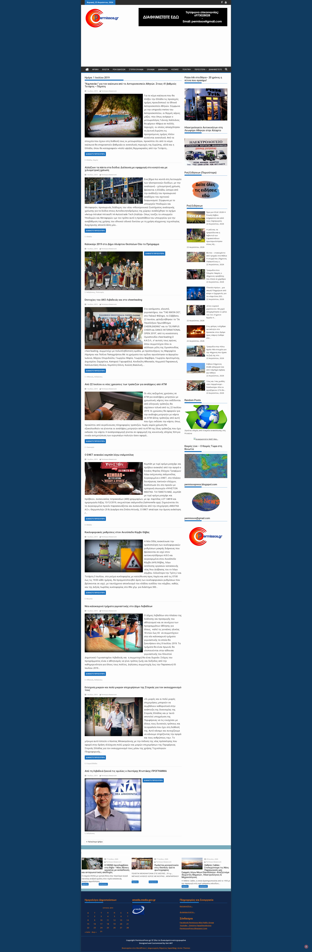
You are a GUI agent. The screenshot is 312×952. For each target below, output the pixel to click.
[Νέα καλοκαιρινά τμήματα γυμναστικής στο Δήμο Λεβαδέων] (114, 615)
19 (114, 924)
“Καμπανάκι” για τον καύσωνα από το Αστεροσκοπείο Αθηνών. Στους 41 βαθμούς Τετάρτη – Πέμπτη (130, 85)
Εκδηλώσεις (91, 292)
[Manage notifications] (306, 947)
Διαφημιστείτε (215, 69)
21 (128, 924)
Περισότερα (200, 69)
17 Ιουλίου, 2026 (112, 859)
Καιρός (95, 160)
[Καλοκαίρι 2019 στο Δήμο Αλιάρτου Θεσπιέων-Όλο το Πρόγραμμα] (114, 253)
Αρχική (95, 69)
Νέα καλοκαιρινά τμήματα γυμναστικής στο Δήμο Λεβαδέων (118, 606)
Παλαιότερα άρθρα (95, 842)
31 (101, 931)
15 (88, 924)
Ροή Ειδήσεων (119, 69)
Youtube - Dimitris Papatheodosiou (195, 925)
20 (121, 924)
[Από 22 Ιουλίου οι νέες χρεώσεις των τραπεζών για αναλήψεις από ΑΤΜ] (114, 393)
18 (108, 924)
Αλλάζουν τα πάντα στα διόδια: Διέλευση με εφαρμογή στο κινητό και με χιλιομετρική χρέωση (126, 169)
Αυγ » (94, 932)
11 (108, 920)
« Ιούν (87, 932)
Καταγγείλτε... (186, 906)
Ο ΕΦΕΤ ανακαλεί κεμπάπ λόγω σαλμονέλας (109, 454)
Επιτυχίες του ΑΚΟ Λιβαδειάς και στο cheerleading (113, 299)
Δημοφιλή (163, 69)
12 (114, 920)
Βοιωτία (105, 69)
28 (128, 927)
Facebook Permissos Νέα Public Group (197, 922)
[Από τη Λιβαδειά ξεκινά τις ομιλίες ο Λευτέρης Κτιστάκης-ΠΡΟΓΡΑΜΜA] (113, 780)
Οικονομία (90, 447)
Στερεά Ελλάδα (136, 69)
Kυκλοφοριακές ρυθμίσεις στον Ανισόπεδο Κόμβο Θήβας (117, 532)
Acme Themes (183, 948)
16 (95, 924)
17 (101, 924)
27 (121, 927)
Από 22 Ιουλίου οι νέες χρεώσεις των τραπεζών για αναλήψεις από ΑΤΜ (126, 384)
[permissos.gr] (87, 69)
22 (88, 927)
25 (108, 927)
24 (101, 927)
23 (95, 927)
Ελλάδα (150, 69)
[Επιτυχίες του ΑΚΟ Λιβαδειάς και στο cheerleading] (114, 308)
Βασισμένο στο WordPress (134, 948)
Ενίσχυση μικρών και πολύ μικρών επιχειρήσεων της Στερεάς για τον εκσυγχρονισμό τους (133, 688)
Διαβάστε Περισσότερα (95, 154)
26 (114, 927)
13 (121, 920)
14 (128, 920)
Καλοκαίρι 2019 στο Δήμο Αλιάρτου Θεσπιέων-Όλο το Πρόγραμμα (122, 244)
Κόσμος (175, 69)
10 (101, 920)
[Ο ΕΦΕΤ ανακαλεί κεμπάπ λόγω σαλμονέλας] (114, 463)
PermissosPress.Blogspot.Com (193, 928)
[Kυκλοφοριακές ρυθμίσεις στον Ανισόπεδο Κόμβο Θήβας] (114, 541)
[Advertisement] (156, 48)
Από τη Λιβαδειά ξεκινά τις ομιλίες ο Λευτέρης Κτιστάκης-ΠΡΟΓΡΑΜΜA (126, 771)
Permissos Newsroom (109, 91)
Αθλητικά (90, 377)
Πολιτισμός (100, 292)
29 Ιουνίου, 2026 (212, 859)
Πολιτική (186, 69)
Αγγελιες (85, 884)
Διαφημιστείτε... (187, 912)
